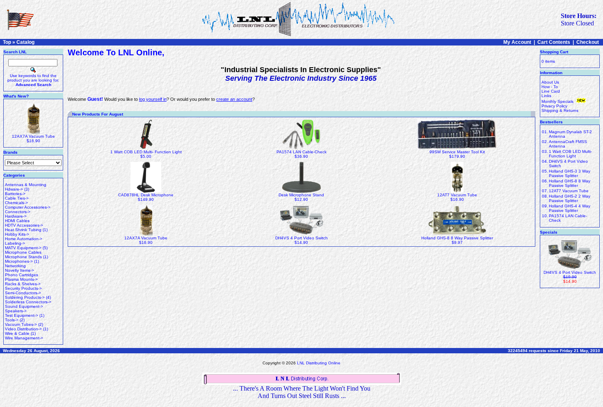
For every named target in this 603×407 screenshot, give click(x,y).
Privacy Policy (554, 106)
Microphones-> (19, 261)
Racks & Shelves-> (23, 284)
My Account (517, 42)
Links (546, 95)
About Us (550, 82)
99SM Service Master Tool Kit (457, 152)
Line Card (550, 91)
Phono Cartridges (21, 275)
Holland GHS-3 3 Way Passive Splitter (569, 173)
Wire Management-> (24, 338)
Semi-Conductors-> (23, 293)
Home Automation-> (23, 238)
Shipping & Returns (559, 110)
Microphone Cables (23, 252)
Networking (15, 266)
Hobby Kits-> (17, 234)
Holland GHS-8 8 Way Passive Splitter (457, 238)
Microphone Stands (23, 257)
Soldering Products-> (25, 297)
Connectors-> (17, 211)
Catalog (25, 42)
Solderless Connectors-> (28, 302)
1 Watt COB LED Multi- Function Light (146, 152)
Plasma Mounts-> (21, 279)
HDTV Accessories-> (24, 225)
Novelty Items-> (19, 270)
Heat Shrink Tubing (23, 229)
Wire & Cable (17, 333)
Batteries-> (15, 193)
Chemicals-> (16, 202)
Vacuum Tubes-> (21, 324)
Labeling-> (15, 243)
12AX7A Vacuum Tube (33, 136)
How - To (549, 86)
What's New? (16, 96)
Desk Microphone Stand (301, 195)
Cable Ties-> (17, 198)
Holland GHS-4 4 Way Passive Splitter (569, 208)
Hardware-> (16, 216)
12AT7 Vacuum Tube (457, 195)
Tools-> (11, 320)
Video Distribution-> (23, 329)
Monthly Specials (558, 101)
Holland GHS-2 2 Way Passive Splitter (569, 198)
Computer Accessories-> (27, 207)
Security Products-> (23, 288)
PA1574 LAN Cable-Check (301, 152)
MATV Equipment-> (23, 248)
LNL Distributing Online (318, 363)
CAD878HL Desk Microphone (146, 195)
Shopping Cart (554, 52)
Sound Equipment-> (24, 306)
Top (7, 42)
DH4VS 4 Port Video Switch (301, 238)
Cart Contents (553, 42)
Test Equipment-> (21, 315)
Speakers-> (16, 311)
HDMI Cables (17, 220)
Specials (548, 232)
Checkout (587, 42)
